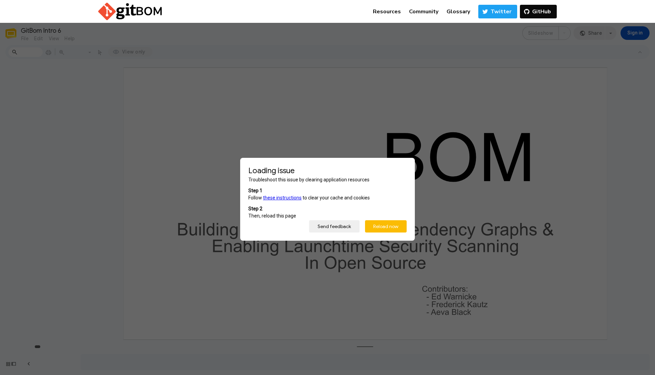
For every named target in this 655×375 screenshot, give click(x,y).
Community (423, 11)
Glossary (458, 11)
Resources (387, 11)
